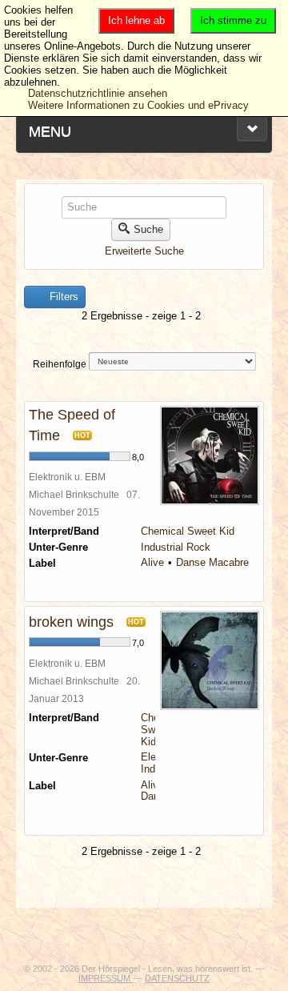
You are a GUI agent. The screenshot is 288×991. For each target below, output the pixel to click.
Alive (152, 562)
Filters (62, 297)
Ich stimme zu (233, 20)
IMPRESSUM (105, 978)
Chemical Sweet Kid (187, 531)
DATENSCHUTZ (177, 978)
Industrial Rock (175, 547)
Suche (148, 229)
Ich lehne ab (136, 20)
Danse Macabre (212, 562)
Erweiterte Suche (144, 251)
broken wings (71, 622)
